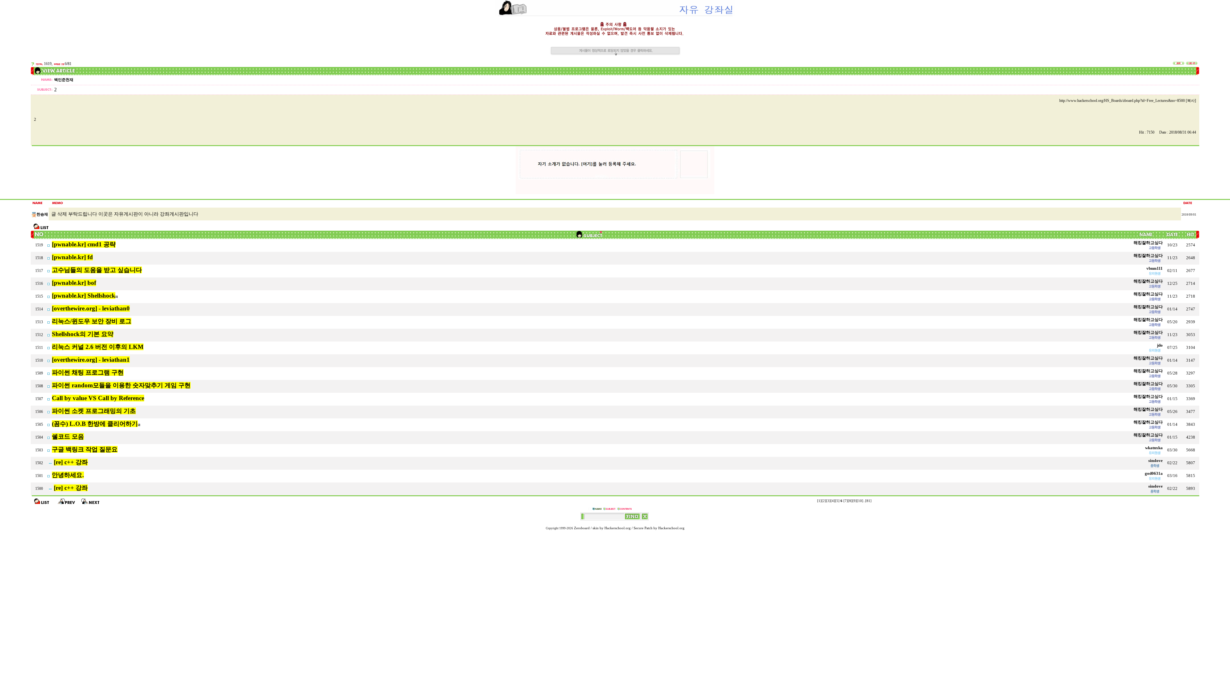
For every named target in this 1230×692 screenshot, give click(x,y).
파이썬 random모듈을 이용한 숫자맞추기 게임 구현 (121, 385)
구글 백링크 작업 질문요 (85, 449)
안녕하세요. (68, 475)
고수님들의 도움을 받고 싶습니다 (97, 270)
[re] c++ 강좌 (71, 462)
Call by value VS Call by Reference (98, 398)
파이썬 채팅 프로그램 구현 (88, 372)
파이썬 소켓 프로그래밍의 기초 (94, 411)
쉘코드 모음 (68, 436)
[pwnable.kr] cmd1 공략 (84, 244)
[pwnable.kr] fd (72, 257)
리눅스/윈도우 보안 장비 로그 (91, 321)
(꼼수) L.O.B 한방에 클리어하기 (95, 423)
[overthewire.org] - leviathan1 (91, 359)
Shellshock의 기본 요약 (82, 334)
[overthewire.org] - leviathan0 (91, 308)
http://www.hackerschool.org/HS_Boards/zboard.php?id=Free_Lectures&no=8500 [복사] (1127, 100)
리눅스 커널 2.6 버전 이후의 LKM (98, 346)
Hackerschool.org (617, 528)
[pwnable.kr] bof (74, 282)
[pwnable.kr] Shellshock (83, 295)
